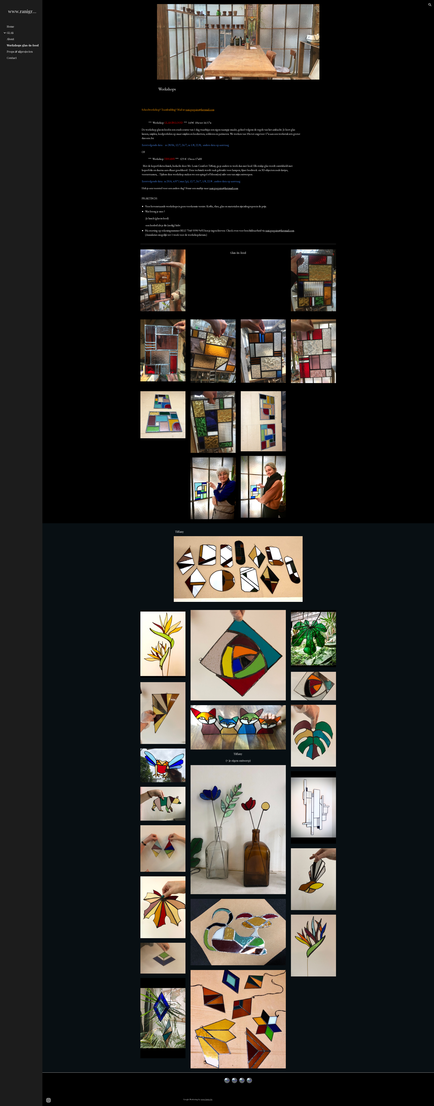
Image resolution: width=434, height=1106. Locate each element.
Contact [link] (12, 58)
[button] (430, 5)
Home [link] (10, 26)
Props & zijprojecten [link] (20, 51)
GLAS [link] (10, 33)
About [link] (10, 39)
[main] (238, 89)
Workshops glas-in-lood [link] (23, 45)
